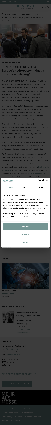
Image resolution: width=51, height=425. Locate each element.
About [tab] (41, 187)
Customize (24, 234)
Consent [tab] (9, 187)
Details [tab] (25, 187)
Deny (25, 242)
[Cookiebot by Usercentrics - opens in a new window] (38, 180)
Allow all (25, 227)
